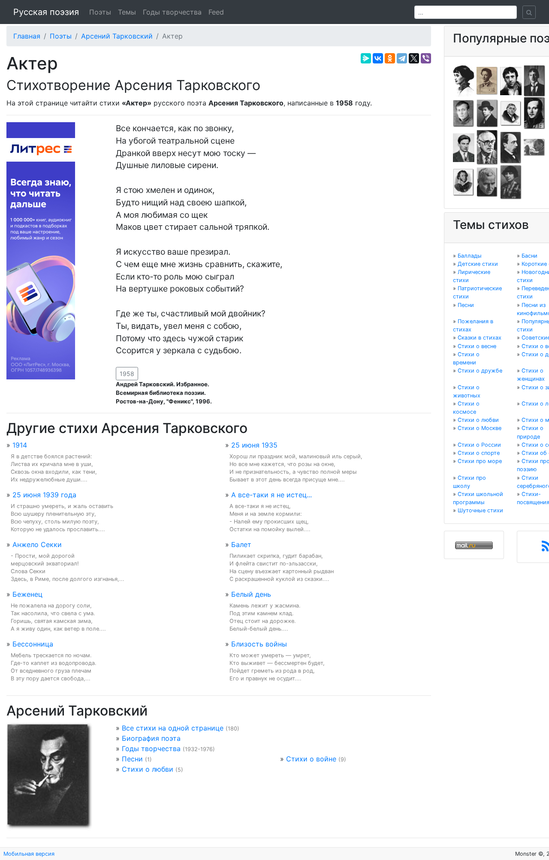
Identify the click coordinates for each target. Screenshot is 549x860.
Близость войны (259, 644)
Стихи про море (480, 461)
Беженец (27, 594)
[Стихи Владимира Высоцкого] (511, 80)
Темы (127, 12)
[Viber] (426, 58)
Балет (241, 544)
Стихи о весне (477, 346)
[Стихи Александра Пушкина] (463, 181)
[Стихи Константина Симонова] (487, 181)
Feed (216, 12)
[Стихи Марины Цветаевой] (511, 181)
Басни (529, 256)
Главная (26, 36)
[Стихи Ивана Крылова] (511, 112)
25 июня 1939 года (44, 494)
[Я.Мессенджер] (366, 58)
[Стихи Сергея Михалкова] (487, 147)
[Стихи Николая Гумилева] (534, 80)
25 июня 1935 (254, 445)
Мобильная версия (28, 854)
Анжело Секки (37, 544)
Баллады (470, 256)
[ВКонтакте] (378, 58)
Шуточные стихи (480, 510)
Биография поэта (151, 738)
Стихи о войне (311, 759)
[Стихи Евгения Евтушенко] (463, 112)
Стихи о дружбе (480, 370)
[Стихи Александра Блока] (487, 80)
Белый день (251, 594)
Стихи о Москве (479, 428)
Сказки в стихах (479, 337)
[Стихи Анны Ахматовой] (463, 80)
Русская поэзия (46, 12)
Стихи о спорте (479, 453)
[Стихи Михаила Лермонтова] (534, 112)
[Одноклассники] (390, 58)
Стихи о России (479, 445)
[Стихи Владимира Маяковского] (463, 147)
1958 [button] (127, 373)
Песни (132, 759)
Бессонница (32, 644)
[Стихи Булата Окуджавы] (534, 147)
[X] (414, 58)
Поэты (100, 12)
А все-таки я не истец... (271, 494)
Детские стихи (478, 264)
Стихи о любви (147, 769)
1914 (19, 445)
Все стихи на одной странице (172, 728)
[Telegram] (402, 58)
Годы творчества (172, 12)
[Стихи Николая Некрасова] (511, 147)
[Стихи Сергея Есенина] (487, 112)
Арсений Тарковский (117, 36)
